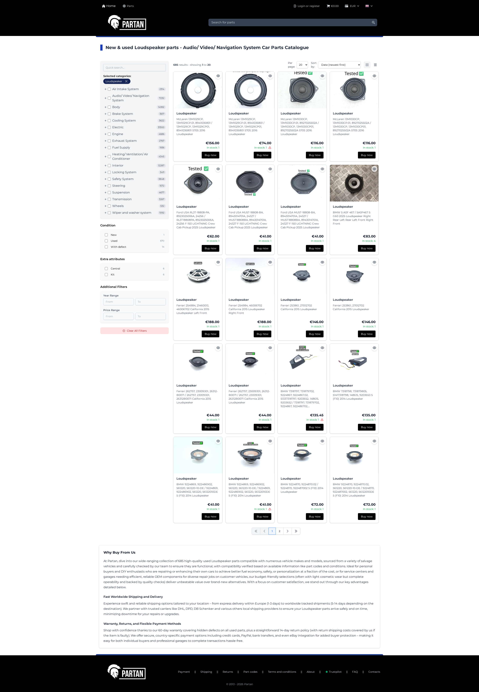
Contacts (374, 671)
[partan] (126, 671)
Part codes (250, 671)
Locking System (124, 172)
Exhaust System (124, 141)
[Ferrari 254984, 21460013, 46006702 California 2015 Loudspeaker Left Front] (197, 276)
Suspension (121, 192)
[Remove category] (126, 81)
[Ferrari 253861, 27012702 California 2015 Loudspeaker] (302, 276)
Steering (118, 185)
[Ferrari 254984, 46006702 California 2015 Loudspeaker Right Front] (250, 276)
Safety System (123, 179)
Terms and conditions (282, 671)
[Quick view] (218, 76)
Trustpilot (335, 671)
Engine (117, 134)
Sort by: (314, 64)
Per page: (291, 64)
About (311, 671)
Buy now (210, 155)
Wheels (118, 206)
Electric (117, 127)
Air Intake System (125, 89)
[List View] (375, 64)
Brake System (122, 114)
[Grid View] (367, 64)
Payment (184, 671)
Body (116, 107)
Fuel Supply (121, 147)
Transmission (122, 199)
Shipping (206, 671)
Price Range (111, 310)
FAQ (355, 671)
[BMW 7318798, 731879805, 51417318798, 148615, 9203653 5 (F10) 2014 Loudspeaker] (354, 362)
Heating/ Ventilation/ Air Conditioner (130, 156)
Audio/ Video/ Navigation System (130, 98)
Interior (117, 165)
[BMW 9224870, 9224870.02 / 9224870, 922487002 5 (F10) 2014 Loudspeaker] (302, 455)
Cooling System (124, 120)
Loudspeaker (186, 113)
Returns (228, 671)
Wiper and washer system (131, 212)
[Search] (373, 22)
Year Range (111, 295)
